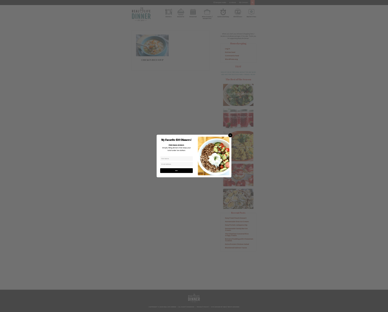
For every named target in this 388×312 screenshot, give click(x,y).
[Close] (230, 135)
